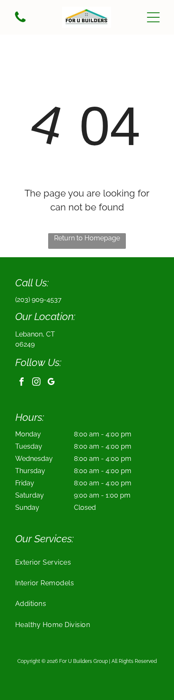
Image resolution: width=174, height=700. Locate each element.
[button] (153, 17)
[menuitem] (87, 562)
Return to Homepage (87, 238)
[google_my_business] (51, 382)
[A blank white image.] (20, 22)
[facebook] (21, 382)
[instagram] (36, 382)
